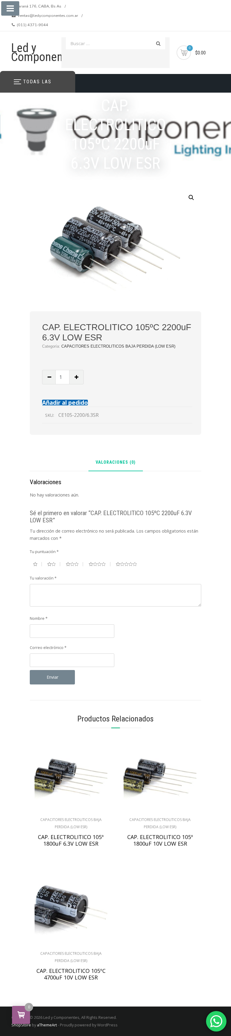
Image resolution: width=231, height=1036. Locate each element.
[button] (191, 197)
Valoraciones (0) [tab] (116, 462)
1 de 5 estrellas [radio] (37, 564)
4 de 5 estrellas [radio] (99, 564)
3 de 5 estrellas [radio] (74, 564)
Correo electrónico (48, 647)
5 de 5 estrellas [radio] (129, 564)
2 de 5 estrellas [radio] (53, 564)
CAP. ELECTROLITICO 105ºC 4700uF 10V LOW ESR (71, 974)
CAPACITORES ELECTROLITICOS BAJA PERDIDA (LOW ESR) (118, 346)
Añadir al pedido (65, 402)
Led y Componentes (44, 52)
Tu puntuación (44, 551)
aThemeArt (47, 1025)
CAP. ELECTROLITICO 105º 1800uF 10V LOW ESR (160, 840)
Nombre (39, 618)
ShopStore (21, 1025)
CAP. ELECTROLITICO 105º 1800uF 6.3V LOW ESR (71, 840)
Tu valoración (43, 578)
